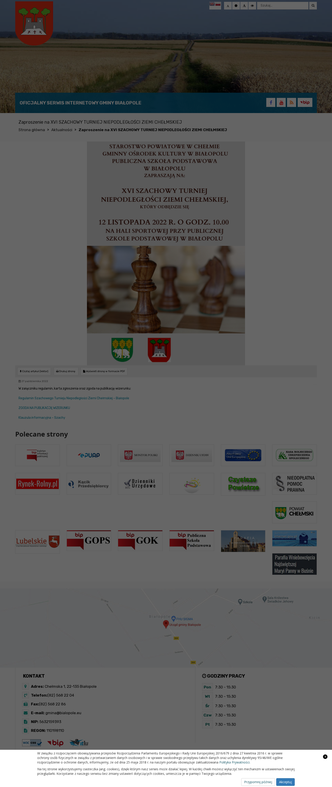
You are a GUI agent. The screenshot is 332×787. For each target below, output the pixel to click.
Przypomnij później (258, 782)
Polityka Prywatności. (234, 762)
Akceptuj (285, 782)
